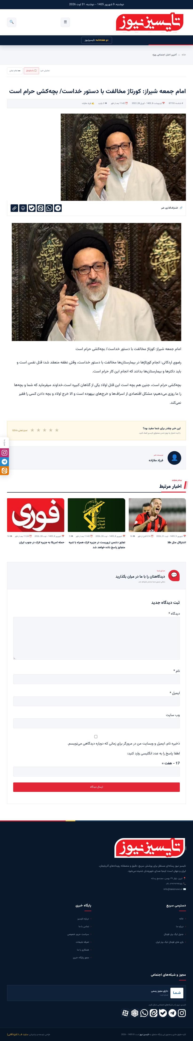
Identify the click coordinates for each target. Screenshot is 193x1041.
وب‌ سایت (173, 715)
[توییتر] (135, 1013)
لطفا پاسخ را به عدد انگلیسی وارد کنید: (153, 753)
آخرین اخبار (171, 55)
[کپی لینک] (14, 208)
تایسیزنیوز (97, 40)
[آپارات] (125, 1013)
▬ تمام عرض (14, 70)
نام (176, 671)
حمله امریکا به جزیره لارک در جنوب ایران (41, 542)
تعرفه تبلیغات (82, 942)
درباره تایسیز (83, 919)
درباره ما (180, 926)
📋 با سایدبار (31, 70)
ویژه (154, 55)
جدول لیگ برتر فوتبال (174, 934)
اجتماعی (161, 55)
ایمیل (175, 693)
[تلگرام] (172, 1013)
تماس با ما (84, 926)
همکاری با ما (83, 950)
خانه (184, 55)
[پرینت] (23, 208)
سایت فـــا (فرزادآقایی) (17, 1034)
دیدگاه (174, 614)
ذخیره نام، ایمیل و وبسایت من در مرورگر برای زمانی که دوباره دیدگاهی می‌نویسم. (124, 743)
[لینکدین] (153, 1013)
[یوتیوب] (163, 1013)
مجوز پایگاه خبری (81, 957)
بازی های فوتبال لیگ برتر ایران (170, 942)
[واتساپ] (144, 1013)
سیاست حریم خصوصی (78, 934)
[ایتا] (4, 470)
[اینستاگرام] (182, 1013)
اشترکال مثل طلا (177, 542)
